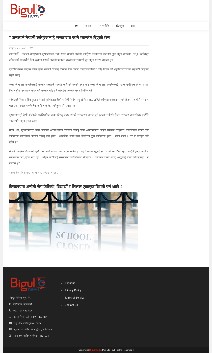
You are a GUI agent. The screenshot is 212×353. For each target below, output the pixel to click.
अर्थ (133, 26)
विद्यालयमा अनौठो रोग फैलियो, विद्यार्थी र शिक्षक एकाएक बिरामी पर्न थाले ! (65, 187)
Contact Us (71, 305)
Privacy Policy (73, 290)
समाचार (89, 26)
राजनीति (104, 26)
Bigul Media (95, 350)
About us (70, 283)
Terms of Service (74, 298)
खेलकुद (120, 26)
